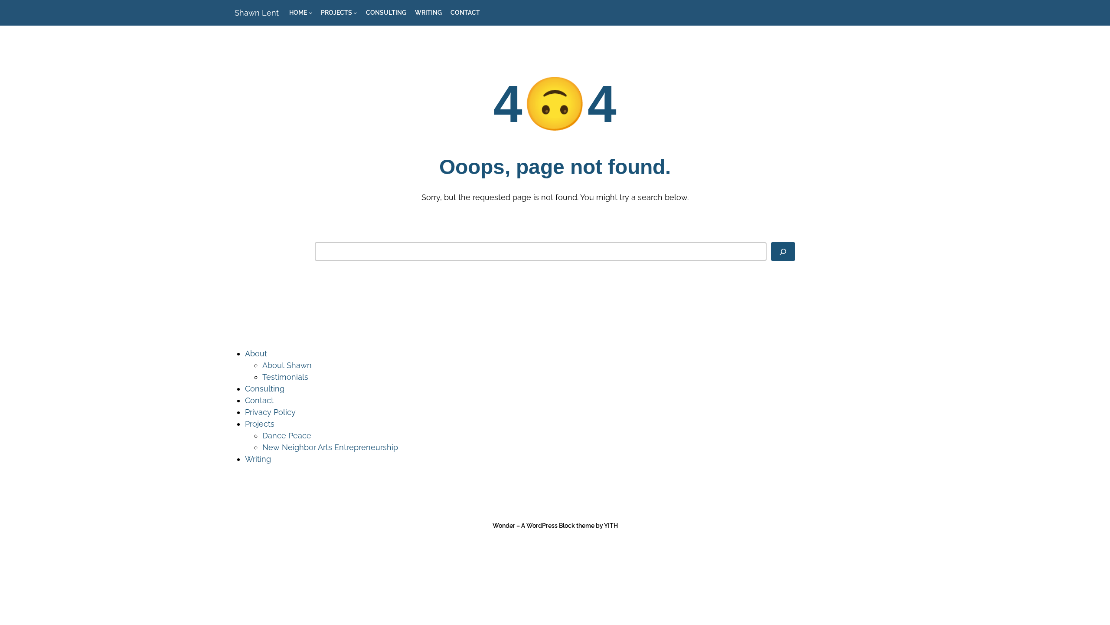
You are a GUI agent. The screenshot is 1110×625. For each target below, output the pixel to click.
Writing (258, 459)
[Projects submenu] (355, 12)
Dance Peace (286, 435)
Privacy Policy (270, 412)
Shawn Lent (257, 12)
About (256, 353)
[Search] (783, 251)
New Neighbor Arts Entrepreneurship (330, 447)
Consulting (264, 388)
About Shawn (287, 365)
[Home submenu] (310, 12)
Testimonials (285, 377)
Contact (259, 400)
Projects (259, 423)
